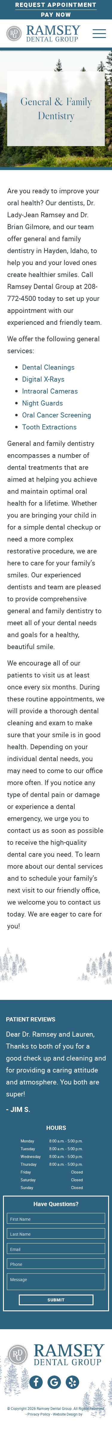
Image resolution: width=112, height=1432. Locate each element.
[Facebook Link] (36, 1382)
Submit (56, 1300)
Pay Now (56, 14)
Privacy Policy (38, 1414)
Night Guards (42, 403)
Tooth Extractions (49, 427)
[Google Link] (54, 1382)
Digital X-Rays (43, 379)
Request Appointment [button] (56, 5)
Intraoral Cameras (50, 391)
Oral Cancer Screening (56, 415)
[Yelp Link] (72, 1382)
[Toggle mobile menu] (99, 33)
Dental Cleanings (48, 367)
